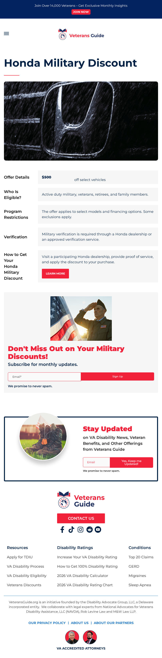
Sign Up (117, 376)
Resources (17, 547)
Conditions (140, 547)
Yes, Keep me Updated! (131, 462)
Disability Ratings (75, 547)
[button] (22, 34)
